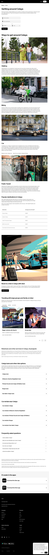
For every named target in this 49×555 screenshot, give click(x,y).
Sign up (45, 1)
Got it (46, 552)
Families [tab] (9, 305)
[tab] (17, 305)
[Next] (45, 340)
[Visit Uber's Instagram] (7, 537)
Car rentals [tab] (14, 305)
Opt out (42, 552)
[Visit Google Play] (5, 544)
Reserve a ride (5, 290)
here (43, 549)
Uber (2, 1)
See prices (4, 28)
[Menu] (48, 1)
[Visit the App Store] (11, 544)
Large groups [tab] (4, 305)
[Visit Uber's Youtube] (4, 537)
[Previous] (42, 340)
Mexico (3, 5)
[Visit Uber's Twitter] (9, 537)
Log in (41, 1)
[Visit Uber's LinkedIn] (2, 537)
